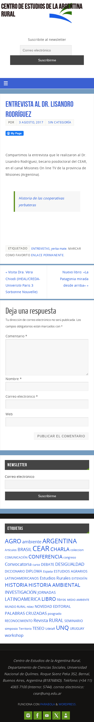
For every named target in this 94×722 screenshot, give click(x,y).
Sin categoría (59, 122)
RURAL (56, 620)
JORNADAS (47, 592)
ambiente (31, 541)
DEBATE (47, 564)
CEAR (41, 548)
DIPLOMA (34, 571)
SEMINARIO (73, 620)
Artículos (11, 550)
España (48, 571)
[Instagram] (28, 715)
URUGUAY (77, 628)
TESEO (38, 628)
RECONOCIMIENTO (19, 621)
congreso (69, 557)
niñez (30, 607)
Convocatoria (18, 564)
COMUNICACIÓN (16, 557)
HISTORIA (16, 584)
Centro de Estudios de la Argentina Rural (41, 10)
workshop (14, 635)
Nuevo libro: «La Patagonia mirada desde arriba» (74, 278)
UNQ (62, 627)
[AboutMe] (66, 715)
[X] (56, 715)
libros (61, 599)
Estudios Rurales (55, 578)
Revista (41, 620)
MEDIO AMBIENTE (78, 600)
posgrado (54, 613)
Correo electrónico (22, 396)
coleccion (77, 550)
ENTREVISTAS (40, 249)
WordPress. (67, 704)
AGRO (13, 541)
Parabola (47, 704)
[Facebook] (38, 715)
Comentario (16, 336)
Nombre (14, 378)
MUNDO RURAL (15, 607)
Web (9, 414)
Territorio (25, 629)
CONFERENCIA (45, 556)
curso (36, 565)
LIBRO (48, 598)
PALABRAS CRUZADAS (26, 613)
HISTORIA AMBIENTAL (54, 584)
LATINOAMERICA (22, 599)
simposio (11, 628)
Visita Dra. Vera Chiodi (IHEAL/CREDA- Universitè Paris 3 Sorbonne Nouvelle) (23, 282)
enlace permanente (47, 255)
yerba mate (59, 249)
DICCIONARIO (15, 571)
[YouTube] (47, 715)
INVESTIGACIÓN (21, 592)
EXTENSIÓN (79, 578)
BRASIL (25, 549)
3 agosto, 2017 (31, 122)
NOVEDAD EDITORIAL (53, 606)
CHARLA (59, 549)
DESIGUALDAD (69, 564)
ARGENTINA (59, 541)
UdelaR (50, 629)
